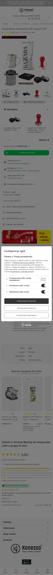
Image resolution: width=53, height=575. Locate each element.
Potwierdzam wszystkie (26, 301)
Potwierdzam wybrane (26, 308)
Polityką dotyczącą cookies (24, 262)
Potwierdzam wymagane (27, 315)
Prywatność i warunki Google (22, 271)
